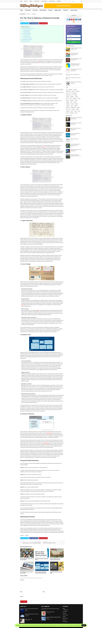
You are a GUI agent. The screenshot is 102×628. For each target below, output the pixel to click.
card (67, 93)
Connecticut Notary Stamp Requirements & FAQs (50, 608)
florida (76, 96)
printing (75, 105)
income (79, 98)
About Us (25, 1)
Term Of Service (44, 1)
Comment (22, 579)
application (68, 91)
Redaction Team (52, 1)
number (67, 102)
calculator (77, 91)
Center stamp (43, 10)
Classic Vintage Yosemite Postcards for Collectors (55, 559)
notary (76, 100)
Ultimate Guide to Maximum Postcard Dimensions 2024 (40, 572)
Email (44, 591)
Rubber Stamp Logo (28, 619)
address (22, 535)
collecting (74, 93)
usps (79, 111)
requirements (73, 107)
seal (67, 109)
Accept (83, 625)
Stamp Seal (66, 609)
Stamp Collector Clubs (50, 611)
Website (21, 596)
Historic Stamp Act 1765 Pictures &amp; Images (32, 542)
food (67, 98)
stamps (43, 146)
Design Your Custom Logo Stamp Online (72, 74)
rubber (78, 107)
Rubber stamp (58, 10)
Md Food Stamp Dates (74, 138)
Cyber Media (59, 1)
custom (67, 96)
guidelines (74, 98)
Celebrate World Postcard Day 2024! (56, 572)
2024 (67, 89)
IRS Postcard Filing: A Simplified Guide (41, 559)
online (75, 102)
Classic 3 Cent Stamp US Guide (49, 542)
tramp (75, 111)
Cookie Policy (78, 625)
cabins (73, 91)
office (71, 102)
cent (70, 93)
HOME (21, 10)
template (67, 111)
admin (23, 20)
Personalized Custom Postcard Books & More (26, 572)
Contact (30, 1)
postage (50, 10)
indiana (67, 100)
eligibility (72, 96)
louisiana (71, 100)
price (72, 105)
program (67, 107)
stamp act (65, 10)
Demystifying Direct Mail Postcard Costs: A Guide (27, 559)
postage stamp (49, 433)
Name (21, 591)
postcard (35, 10)
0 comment (32, 20)
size (70, 109)
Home (21, 1)
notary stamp (73, 10)
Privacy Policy (37, 1)
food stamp (28, 10)
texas (72, 111)
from (70, 98)
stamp (39, 61)
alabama (75, 89)
